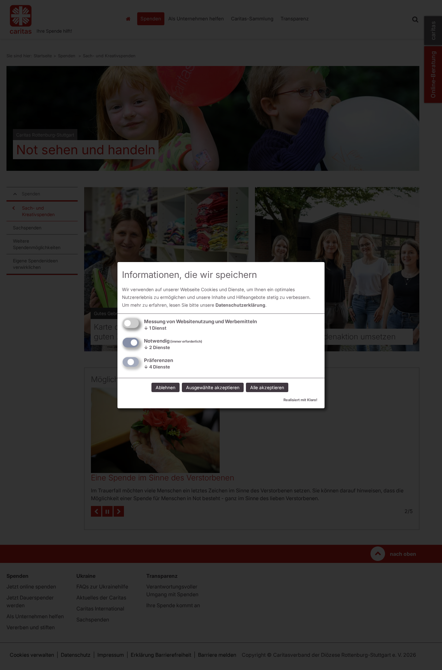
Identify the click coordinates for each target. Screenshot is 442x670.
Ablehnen (165, 387)
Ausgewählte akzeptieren (212, 387)
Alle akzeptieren (267, 387)
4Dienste (157, 366)
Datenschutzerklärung (240, 305)
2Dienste (157, 347)
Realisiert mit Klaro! (300, 400)
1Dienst (155, 328)
